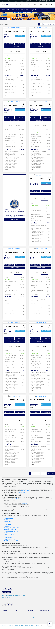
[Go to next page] (51, 24)
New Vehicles (5, 613)
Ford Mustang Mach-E (10, 529)
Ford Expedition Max (9, 539)
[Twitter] (5, 604)
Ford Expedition (8, 532)
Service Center (16, 498)
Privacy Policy (11, 625)
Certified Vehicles (5, 617)
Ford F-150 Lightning (9, 534)
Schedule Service (18, 613)
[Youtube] (8, 604)
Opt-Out (37, 625)
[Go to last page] (53, 24)
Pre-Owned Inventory (21, 492)
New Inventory (35, 489)
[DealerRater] (11, 604)
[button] (23, 31)
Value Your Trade (21, 43)
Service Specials (18, 615)
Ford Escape (7, 519)
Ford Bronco (7, 521)
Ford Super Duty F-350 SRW (11, 531)
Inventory (5, 610)
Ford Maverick (8, 523)
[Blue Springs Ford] (5, 4)
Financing (31, 610)
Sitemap (22, 625)
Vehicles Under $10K (6, 618)
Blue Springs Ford (5, 625)
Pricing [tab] (18, 51)
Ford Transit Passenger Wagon (12, 541)
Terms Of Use (17, 625)
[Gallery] (27, 16)
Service (17, 610)
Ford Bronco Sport (9, 518)
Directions (24, 503)
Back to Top (51, 473)
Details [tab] (10, 51)
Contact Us (7, 592)
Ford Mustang (8, 537)
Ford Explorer (7, 524)
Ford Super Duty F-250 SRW (11, 528)
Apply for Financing (32, 613)
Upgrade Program (32, 617)
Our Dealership (45, 610)
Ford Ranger (7, 526)
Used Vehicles (5, 615)
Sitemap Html (27, 625)
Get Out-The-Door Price (20, 36)
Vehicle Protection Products (34, 615)
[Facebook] (3, 604)
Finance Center (25, 490)
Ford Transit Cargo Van (10, 536)
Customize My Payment (14, 46)
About (41, 613)
